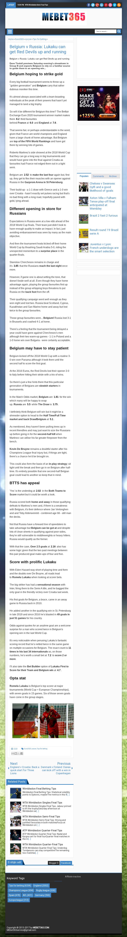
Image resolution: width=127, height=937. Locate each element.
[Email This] (12, 753)
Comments (98, 176)
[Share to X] (18, 753)
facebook (88, 5)
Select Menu (10, 31)
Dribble (110, 5)
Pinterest (106, 5)
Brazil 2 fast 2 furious (104, 215)
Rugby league (43, 890)
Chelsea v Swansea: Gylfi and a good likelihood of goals (102, 187)
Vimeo (114, 5)
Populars (84, 176)
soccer (34, 749)
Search (119, 31)
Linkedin (101, 5)
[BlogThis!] (15, 753)
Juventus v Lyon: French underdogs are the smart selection (104, 247)
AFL (25, 895)
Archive (113, 176)
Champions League (18, 890)
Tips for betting (42, 749)
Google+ (97, 5)
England (38, 885)
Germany (39, 895)
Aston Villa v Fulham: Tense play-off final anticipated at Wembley (103, 203)
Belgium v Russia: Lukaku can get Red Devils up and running (38, 49)
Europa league (16, 900)
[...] (68, 794)
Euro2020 (27, 749)
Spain (11, 895)
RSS (119, 5)
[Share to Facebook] (21, 753)
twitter (93, 5)
